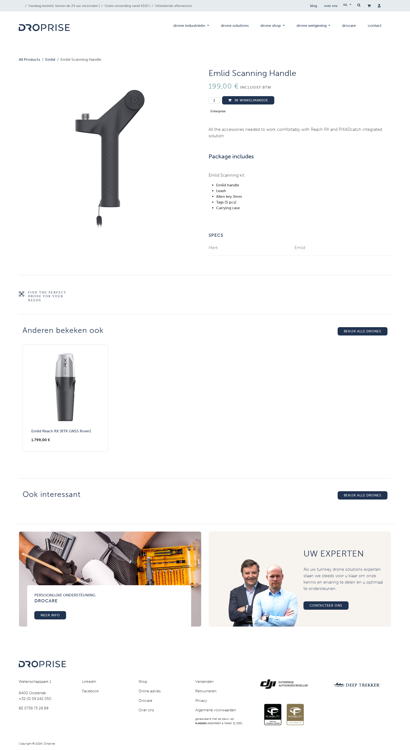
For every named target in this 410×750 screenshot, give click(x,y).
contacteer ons (326, 606)
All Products (29, 59)
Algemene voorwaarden (215, 710)
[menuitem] (191, 27)
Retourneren (205, 691)
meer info (50, 615)
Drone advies (150, 691)
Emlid (50, 59)
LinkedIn (89, 681)
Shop (143, 681)
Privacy (201, 700)
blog (313, 6)
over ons (330, 6)
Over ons (146, 710)
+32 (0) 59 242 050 (35, 698)
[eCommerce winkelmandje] (369, 5)
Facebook (90, 691)
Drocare (145, 700)
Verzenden (204, 681)
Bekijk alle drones (362, 331)
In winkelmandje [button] (250, 100)
